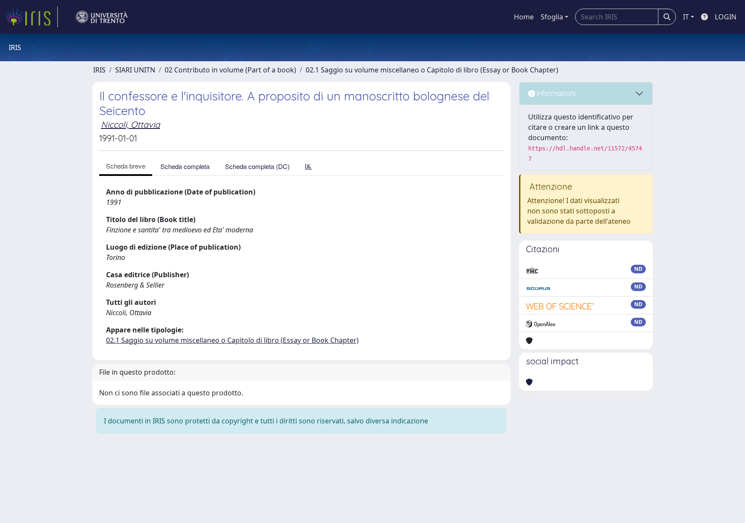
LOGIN (725, 17)
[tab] (308, 166)
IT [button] (686, 17)
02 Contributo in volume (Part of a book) (230, 70)
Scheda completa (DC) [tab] (257, 166)
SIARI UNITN (135, 70)
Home (524, 17)
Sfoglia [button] (552, 17)
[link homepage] (31, 16)
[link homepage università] (102, 16)
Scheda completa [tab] (185, 166)
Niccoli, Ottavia (130, 124)
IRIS (99, 70)
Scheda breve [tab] (125, 165)
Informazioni (555, 93)
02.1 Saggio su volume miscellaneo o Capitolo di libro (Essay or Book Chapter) (432, 70)
